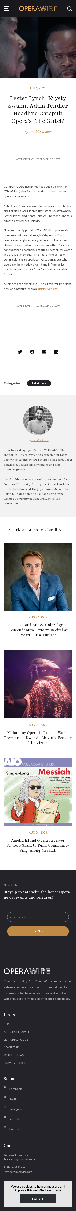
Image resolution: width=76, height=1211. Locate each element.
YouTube (15, 1119)
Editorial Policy (16, 1039)
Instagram (16, 1109)
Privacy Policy (15, 1063)
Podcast (15, 1129)
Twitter (14, 1099)
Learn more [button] (53, 1190)
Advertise (11, 1047)
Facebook (16, 1089)
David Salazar (40, 132)
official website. (47, 288)
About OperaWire (17, 1031)
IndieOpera (39, 383)
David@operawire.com (18, 1172)
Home (8, 1024)
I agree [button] (38, 1199)
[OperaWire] (38, 8)
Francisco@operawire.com (20, 1159)
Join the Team (14, 1055)
